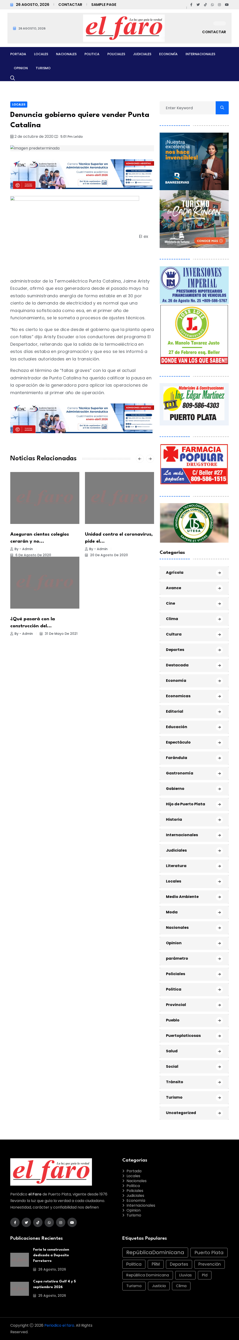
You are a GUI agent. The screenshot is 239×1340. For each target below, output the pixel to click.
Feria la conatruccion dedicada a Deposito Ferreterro (51, 1255)
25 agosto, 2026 (51, 1295)
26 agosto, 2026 (51, 1269)
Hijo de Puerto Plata (185, 804)
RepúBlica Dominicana (147, 1275)
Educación (176, 727)
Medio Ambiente (182, 896)
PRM (156, 1264)
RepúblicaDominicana (155, 1252)
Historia (174, 819)
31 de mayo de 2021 (60, 633)
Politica (91, 54)
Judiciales (142, 54)
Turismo (43, 68)
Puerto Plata (209, 1252)
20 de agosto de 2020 (108, 555)
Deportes (175, 649)
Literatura (176, 865)
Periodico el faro (59, 1325)
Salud (172, 1051)
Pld (204, 1275)
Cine (170, 603)
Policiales (116, 54)
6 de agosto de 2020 (32, 555)
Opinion (21, 68)
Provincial (176, 1004)
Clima (172, 618)
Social (172, 1066)
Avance (173, 588)
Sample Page (103, 4)
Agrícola (174, 572)
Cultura (174, 634)
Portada (18, 54)
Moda (172, 912)
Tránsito (174, 1082)
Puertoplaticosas (183, 1035)
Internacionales (200, 54)
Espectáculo (178, 742)
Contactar (70, 4)
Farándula (176, 757)
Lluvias (185, 1275)
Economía (168, 54)
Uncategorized (181, 1112)
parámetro (177, 958)
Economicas (178, 696)
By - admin (23, 549)
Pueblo (172, 1020)
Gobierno (175, 788)
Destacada (177, 665)
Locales (41, 54)
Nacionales (66, 54)
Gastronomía (179, 773)
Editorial (174, 711)
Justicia (159, 1286)
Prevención (209, 1264)
